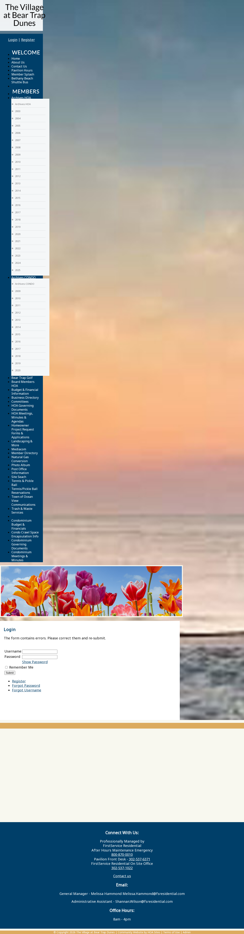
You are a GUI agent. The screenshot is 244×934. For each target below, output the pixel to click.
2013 (17, 183)
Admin (187, 932)
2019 (17, 226)
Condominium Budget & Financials (21, 524)
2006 (17, 133)
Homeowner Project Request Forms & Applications (22, 431)
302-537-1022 (122, 868)
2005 (17, 125)
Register (28, 39)
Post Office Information (20, 471)
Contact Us (19, 66)
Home (15, 58)
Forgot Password (26, 685)
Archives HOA (21, 98)
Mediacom (18, 449)
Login (12, 39)
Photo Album (20, 465)
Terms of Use (171, 932)
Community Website (130, 932)
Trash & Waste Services (21, 511)
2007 (17, 140)
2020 (17, 234)
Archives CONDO (23, 277)
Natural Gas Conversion (20, 459)
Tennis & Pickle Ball (22, 483)
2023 (17, 255)
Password (12, 656)
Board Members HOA (23, 384)
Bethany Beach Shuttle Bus (22, 80)
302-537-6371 (139, 859)
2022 (17, 248)
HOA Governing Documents (22, 407)
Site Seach (18, 477)
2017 (17, 212)
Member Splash (22, 74)
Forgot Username (26, 690)
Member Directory (24, 453)
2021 (17, 241)
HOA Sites (154, 932)
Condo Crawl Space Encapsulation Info (25, 534)
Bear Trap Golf (22, 378)
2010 (17, 162)
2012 (17, 176)
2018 (17, 219)
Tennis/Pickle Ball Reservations (24, 491)
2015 (17, 198)
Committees (20, 401)
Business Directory (25, 397)
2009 (17, 154)
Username (12, 651)
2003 (17, 111)
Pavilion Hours (22, 70)
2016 (17, 205)
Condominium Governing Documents (21, 544)
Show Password (35, 662)
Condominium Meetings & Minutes (21, 556)
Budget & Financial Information (24, 392)
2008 (17, 147)
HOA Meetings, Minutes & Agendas (22, 417)
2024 (17, 263)
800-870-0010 (122, 854)
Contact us (122, 876)
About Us (18, 62)
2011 (17, 169)
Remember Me (21, 667)
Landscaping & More (21, 443)
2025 (17, 270)
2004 (17, 118)
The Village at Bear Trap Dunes (95, 932)
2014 (17, 190)
